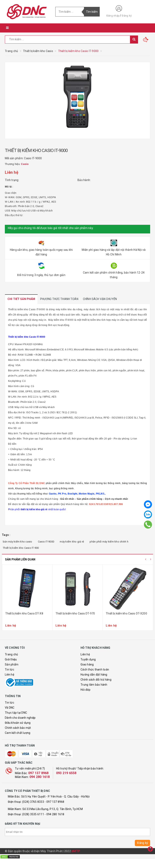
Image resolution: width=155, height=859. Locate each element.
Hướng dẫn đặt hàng (94, 674)
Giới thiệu (11, 659)
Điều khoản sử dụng (18, 722)
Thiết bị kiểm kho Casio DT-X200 (126, 613)
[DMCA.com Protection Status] (10, 856)
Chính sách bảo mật (18, 727)
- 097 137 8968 (54, 801)
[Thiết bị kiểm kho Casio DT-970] (77, 589)
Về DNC (10, 707)
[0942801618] (148, 524)
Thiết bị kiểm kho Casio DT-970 (75, 613)
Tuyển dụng (88, 659)
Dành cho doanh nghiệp (20, 717)
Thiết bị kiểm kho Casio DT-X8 (24, 613)
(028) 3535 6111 (33, 814)
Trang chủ (11, 654)
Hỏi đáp (85, 689)
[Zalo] (148, 514)
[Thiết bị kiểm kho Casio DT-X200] (128, 589)
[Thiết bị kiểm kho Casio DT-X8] (27, 589)
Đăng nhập (112, 15)
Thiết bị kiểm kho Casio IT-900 (21, 547)
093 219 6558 (66, 773)
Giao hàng (87, 664)
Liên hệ (9, 674)
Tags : (6, 534)
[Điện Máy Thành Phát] (27, 11)
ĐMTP (75, 851)
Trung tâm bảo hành (94, 684)
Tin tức (9, 669)
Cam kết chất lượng (17, 732)
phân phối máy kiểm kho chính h (109, 541)
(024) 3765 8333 (33, 801)
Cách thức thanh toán (95, 669)
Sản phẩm (11, 664)
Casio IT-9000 (46, 541)
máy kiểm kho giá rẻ (72, 541)
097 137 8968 (38, 773)
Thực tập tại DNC (16, 712)
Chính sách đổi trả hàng (96, 679)
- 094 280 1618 (54, 814)
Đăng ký (127, 15)
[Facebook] (148, 504)
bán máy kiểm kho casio (17, 541)
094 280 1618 (39, 777)
